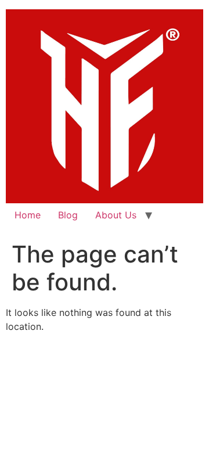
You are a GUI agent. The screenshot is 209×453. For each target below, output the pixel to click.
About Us (115, 215)
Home (28, 215)
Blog (68, 215)
